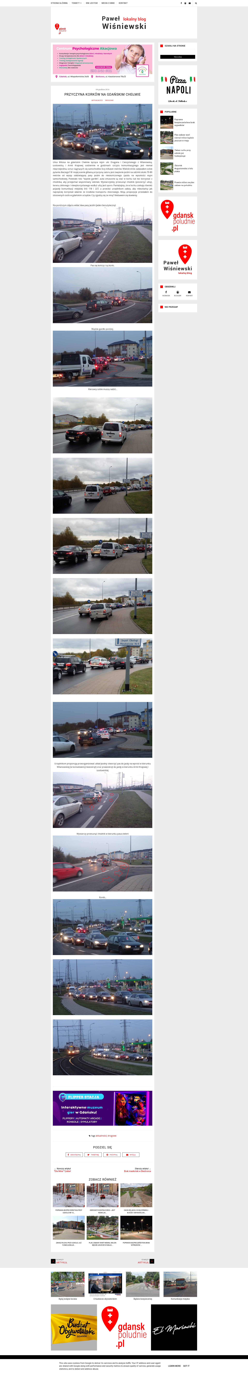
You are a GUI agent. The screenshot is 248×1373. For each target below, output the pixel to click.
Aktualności (97, 100)
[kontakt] (189, 3)
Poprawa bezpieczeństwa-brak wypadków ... (136, 1244)
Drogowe (109, 100)
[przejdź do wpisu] (69, 1206)
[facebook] (180, 3)
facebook (166, 296)
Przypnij (114, 1155)
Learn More (174, 1366)
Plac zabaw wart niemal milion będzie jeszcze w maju (184, 138)
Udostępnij (75, 1155)
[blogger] (184, 3)
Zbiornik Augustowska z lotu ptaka (184, 168)
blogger (177, 296)
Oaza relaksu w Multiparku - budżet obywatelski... (136, 1211)
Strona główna (59, 3)
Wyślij (132, 1155)
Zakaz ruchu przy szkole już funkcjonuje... (69, 1244)
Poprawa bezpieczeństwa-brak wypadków (185, 122)
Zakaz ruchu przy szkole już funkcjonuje (183, 153)
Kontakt (123, 3)
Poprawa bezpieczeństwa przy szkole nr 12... (69, 1211)
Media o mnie (108, 3)
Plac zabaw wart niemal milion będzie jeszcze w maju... (102, 1244)
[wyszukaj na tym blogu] (196, 3)
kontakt (189, 296)
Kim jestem (92, 3)
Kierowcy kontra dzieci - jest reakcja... (102, 1211)
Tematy (76, 3)
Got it (186, 1366)
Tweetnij (95, 1155)
